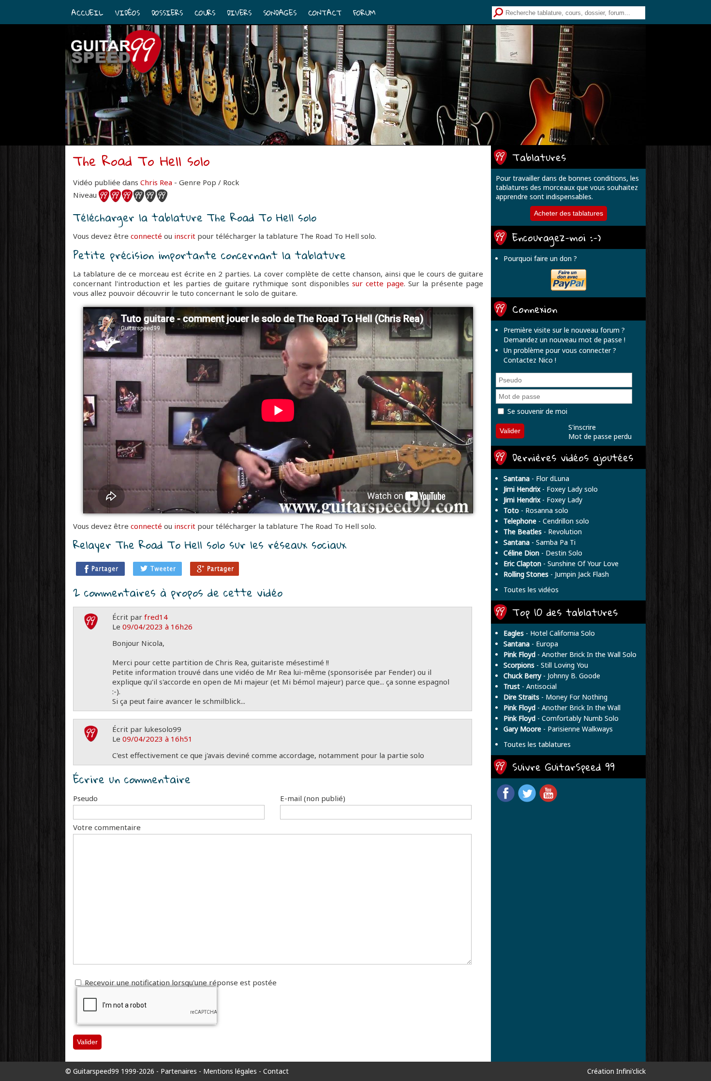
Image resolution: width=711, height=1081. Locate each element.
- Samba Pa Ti (540, 542)
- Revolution (543, 531)
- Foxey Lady (543, 499)
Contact (324, 12)
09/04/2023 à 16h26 (157, 626)
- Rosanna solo (536, 510)
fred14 (156, 617)
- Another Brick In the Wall (562, 707)
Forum (364, 12)
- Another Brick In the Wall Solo (570, 654)
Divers (239, 12)
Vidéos (127, 12)
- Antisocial (530, 686)
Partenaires (179, 1071)
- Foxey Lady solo (551, 489)
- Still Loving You (546, 665)
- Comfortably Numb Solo (561, 718)
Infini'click (631, 1071)
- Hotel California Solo (549, 633)
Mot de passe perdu (600, 436)
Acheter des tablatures (568, 213)
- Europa (531, 643)
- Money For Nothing (555, 696)
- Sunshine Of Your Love (561, 563)
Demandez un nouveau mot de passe (563, 339)
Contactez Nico (528, 360)
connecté (146, 236)
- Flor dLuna (536, 478)
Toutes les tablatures (537, 744)
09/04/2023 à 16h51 (157, 739)
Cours (204, 12)
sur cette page (378, 283)
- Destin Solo (543, 552)
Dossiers (167, 12)
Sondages (279, 12)
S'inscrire (582, 427)
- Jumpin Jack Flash (556, 574)
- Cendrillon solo (546, 521)
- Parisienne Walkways (558, 728)
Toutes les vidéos (531, 589)
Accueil (87, 12)
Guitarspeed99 (96, 1071)
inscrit (184, 236)
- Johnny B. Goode (552, 675)
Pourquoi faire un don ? (540, 258)
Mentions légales (230, 1071)
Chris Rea (156, 182)
